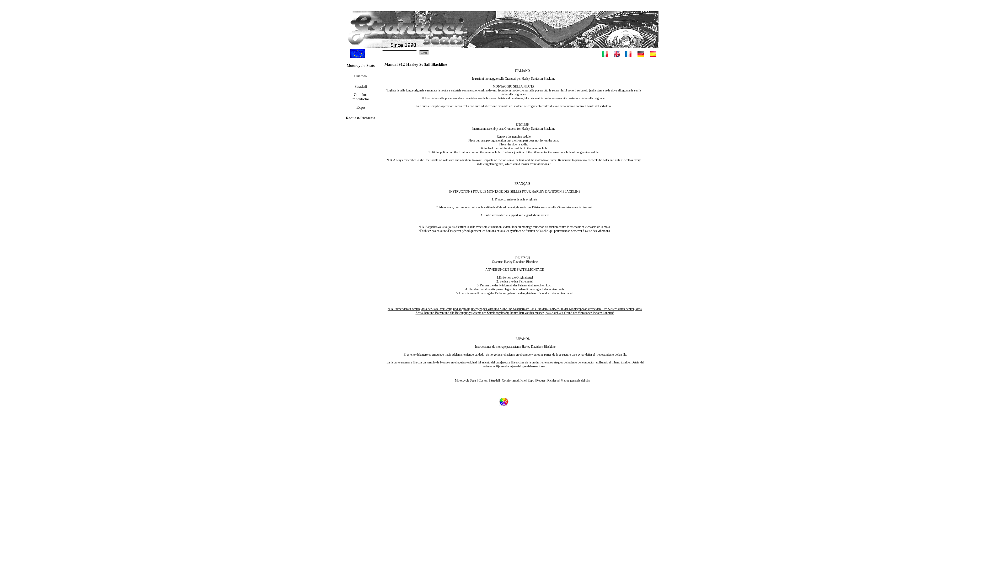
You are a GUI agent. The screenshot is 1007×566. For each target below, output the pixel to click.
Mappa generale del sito (575, 380)
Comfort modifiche (514, 380)
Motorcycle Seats (465, 380)
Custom (484, 380)
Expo (531, 380)
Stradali (495, 380)
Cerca (424, 52)
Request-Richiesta (547, 380)
